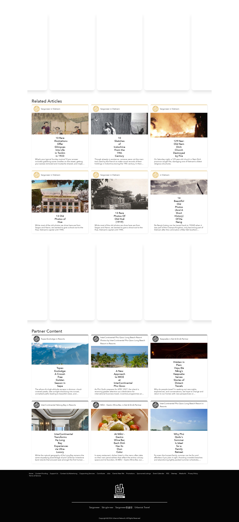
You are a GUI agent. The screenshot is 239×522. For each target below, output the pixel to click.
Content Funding (41, 473)
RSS (167, 473)
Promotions (130, 473)
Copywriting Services (87, 473)
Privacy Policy (193, 473)
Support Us (54, 473)
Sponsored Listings (144, 473)
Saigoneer (94, 507)
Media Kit (182, 473)
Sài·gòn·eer (107, 507)
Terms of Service (35, 476)
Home (31, 473)
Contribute (101, 473)
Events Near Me (118, 473)
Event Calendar (158, 473)
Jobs (108, 473)
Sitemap (174, 473)
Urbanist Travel (142, 507)
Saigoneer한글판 (123, 507)
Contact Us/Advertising (68, 473)
